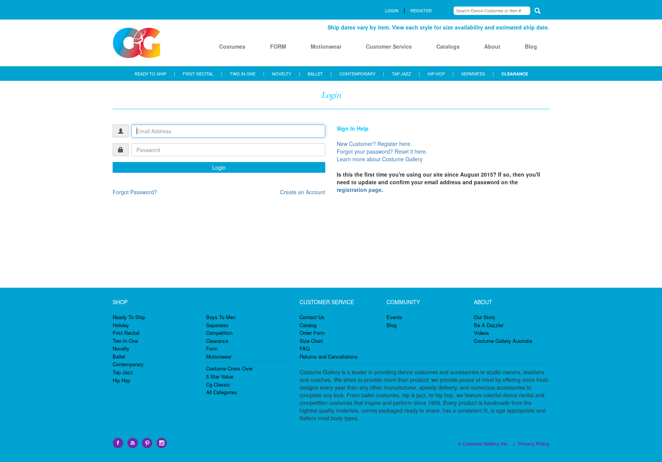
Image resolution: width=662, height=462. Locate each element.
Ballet (119, 356)
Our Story (484, 317)
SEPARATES (473, 73)
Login (219, 167)
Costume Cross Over (229, 368)
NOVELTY (281, 73)
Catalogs (448, 46)
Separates (217, 325)
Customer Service (389, 46)
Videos (481, 332)
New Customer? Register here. (374, 143)
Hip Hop (121, 380)
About (492, 46)
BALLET (315, 73)
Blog (531, 46)
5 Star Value (219, 376)
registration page (359, 189)
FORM (278, 46)
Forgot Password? (135, 192)
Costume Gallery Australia (503, 340)
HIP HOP (436, 73)
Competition (219, 332)
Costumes (232, 46)
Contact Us (312, 317)
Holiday (121, 325)
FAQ (305, 348)
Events (394, 317)
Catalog (308, 325)
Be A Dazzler (488, 325)
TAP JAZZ (401, 73)
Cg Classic (218, 384)
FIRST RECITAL (198, 73)
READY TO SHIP (150, 73)
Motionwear (326, 46)
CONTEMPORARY (357, 73)
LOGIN (391, 10)
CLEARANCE (514, 74)
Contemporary (128, 364)
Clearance (217, 340)
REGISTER (421, 10)
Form (212, 348)
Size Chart (311, 340)
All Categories (221, 392)
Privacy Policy (533, 443)
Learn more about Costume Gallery (380, 159)
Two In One (125, 340)
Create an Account (302, 192)
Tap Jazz (123, 372)
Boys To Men (221, 317)
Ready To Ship (129, 317)
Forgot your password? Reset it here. (382, 151)
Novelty (121, 348)
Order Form (312, 332)
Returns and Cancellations (329, 356)
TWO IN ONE (243, 73)
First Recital (126, 332)
